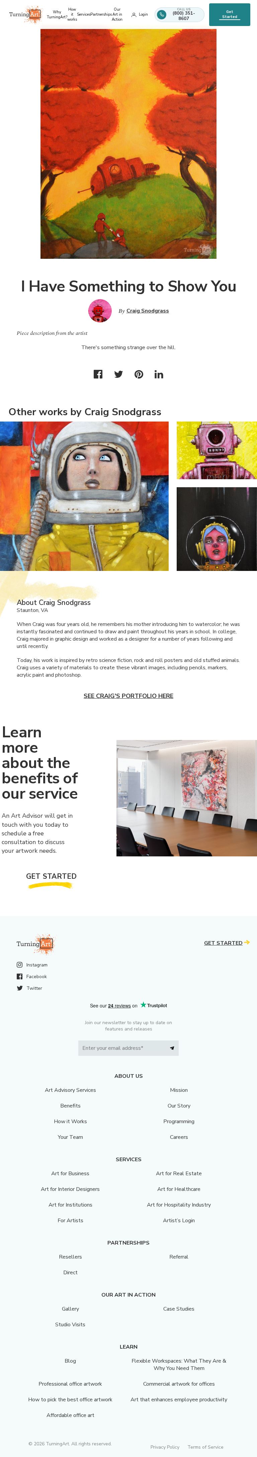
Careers (179, 1137)
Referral (178, 1257)
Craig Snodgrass (147, 310)
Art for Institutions (70, 1205)
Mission (179, 1090)
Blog (70, 1361)
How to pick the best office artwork (70, 1399)
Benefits (70, 1106)
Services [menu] (83, 14)
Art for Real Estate (179, 1173)
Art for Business (70, 1173)
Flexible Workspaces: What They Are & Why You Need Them (179, 1364)
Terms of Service (205, 1447)
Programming (178, 1121)
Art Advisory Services (70, 1090)
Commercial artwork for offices (179, 1384)
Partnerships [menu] (101, 14)
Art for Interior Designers (70, 1189)
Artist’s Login (179, 1220)
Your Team (70, 1137)
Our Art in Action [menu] (117, 14)
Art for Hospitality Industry (179, 1205)
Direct (70, 1272)
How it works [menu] (72, 14)
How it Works (70, 1121)
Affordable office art (70, 1415)
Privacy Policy (165, 1447)
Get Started (229, 14)
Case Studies (178, 1309)
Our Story (179, 1106)
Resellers (70, 1257)
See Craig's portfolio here (128, 696)
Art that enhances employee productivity (179, 1399)
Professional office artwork (70, 1384)
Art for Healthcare (178, 1189)
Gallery (70, 1309)
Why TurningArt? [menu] (57, 15)
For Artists (70, 1220)
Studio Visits (70, 1324)
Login (143, 14)
